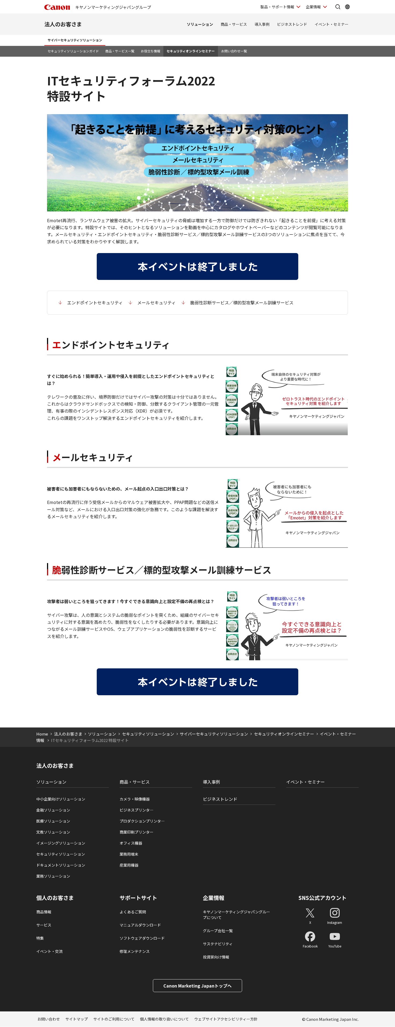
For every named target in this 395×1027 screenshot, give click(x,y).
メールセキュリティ (156, 302)
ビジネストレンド (292, 24)
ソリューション (200, 24)
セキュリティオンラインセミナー (191, 51)
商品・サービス (234, 24)
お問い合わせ (48, 1019)
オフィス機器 (131, 843)
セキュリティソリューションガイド (73, 51)
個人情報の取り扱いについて (164, 1019)
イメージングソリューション (60, 843)
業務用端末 (129, 854)
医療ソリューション (53, 821)
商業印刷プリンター (136, 832)
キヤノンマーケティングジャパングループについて (236, 914)
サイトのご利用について (114, 1019)
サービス (43, 925)
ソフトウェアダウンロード (142, 938)
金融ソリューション (53, 810)
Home (42, 734)
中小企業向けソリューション (60, 799)
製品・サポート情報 (277, 6)
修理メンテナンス (135, 951)
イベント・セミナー (332, 24)
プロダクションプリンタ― (142, 821)
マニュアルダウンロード (140, 925)
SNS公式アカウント (323, 898)
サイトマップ (76, 1019)
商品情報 (43, 911)
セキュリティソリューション (148, 734)
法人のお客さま (63, 24)
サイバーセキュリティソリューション (75, 40)
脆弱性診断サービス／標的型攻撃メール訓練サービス (241, 302)
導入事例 (262, 24)
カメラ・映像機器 (135, 799)
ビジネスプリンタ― (136, 810)
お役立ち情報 (150, 51)
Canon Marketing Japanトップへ (197, 985)
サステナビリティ (218, 943)
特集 (40, 938)
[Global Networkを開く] (347, 6)
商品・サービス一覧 (119, 51)
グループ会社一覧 (218, 930)
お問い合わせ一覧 (234, 51)
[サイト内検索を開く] (338, 6)
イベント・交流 (49, 951)
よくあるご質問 (133, 911)
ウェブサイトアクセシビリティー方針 (226, 1019)
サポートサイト (138, 898)
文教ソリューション (53, 832)
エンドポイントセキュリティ (95, 302)
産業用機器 (129, 865)
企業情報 (313, 6)
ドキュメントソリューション (60, 865)
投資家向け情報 (216, 957)
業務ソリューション (53, 876)
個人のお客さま (55, 898)
